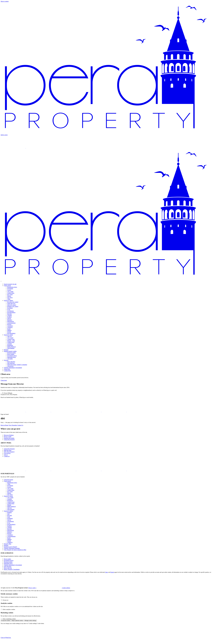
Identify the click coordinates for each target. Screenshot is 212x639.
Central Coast (10, 339)
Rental (112, 572)
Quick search (7, 285)
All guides (10, 358)
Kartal (9, 329)
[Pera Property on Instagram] (38, 411)
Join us (6, 454)
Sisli (8, 514)
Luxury (9, 290)
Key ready (10, 294)
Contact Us (20, 425)
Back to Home (4, 425)
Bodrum (6, 349)
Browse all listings (9, 435)
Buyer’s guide (7, 436)
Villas (8, 299)
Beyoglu (9, 515)
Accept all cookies (5, 620)
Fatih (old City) (11, 303)
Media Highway (11, 346)
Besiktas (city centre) (12, 306)
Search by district (8, 300)
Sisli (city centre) (11, 305)
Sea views (10, 297)
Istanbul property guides (10, 351)
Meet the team (7, 450)
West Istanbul (10, 348)
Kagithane (10, 308)
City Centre (10, 291)
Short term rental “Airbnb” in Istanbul (17, 364)
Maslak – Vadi (11, 340)
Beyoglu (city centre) (12, 302)
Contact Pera (7, 370)
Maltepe (9, 330)
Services (6, 360)
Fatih (8, 517)
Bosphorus (10, 345)
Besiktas (9, 512)
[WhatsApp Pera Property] (13, 411)
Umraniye (10, 327)
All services (10, 366)
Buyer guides (10, 354)
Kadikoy (9, 317)
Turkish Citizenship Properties (12, 548)
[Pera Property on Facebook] (88, 411)
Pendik (9, 332)
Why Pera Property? (9, 451)
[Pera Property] (106, 279)
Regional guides (11, 352)
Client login (4, 380)
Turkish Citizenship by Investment (13, 367)
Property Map (7, 543)
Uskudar (9, 315)
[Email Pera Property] (139, 411)
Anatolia (9, 343)
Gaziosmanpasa (11, 323)
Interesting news (11, 357)
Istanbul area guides (9, 438)
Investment (10, 288)
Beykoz (9, 324)
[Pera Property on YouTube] (63, 411)
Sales (106, 572)
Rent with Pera (11, 361)
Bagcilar (9, 314)
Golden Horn (10, 293)
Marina (9, 296)
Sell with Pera (11, 363)
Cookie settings (66, 588)
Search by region (8, 334)
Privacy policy (32, 588)
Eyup (8, 309)
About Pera (7, 369)
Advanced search (8, 479)
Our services (7, 453)
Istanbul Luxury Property (10, 546)
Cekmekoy (10, 326)
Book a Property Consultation (12, 569)
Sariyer (9, 318)
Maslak (9, 505)
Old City (9, 336)
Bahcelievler (10, 321)
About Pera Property (9, 439)
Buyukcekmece (11, 333)
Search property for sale (10, 284)
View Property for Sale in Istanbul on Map (15, 549)
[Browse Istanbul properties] (13, 147)
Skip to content (5, 1)
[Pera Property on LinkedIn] (114, 411)
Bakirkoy (9, 320)
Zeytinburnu (10, 311)
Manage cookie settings (30, 620)
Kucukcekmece (11, 312)
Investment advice (12, 355)
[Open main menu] (38, 147)
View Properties (13, 425)
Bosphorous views (12, 287)
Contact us (7, 456)
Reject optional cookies (17, 620)
